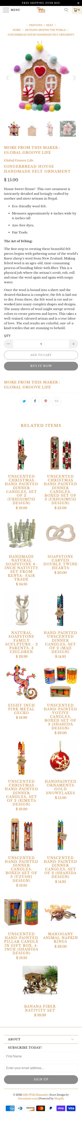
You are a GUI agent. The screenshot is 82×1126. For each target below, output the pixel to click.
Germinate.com (27, 1098)
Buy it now (41, 366)
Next (50, 25)
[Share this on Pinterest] (45, 401)
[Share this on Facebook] (35, 401)
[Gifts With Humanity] (41, 10)
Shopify (59, 1098)
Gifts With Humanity (35, 1094)
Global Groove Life (27, 153)
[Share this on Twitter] (24, 401)
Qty (7, 335)
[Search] (67, 10)
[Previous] (8, 78)
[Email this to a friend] (56, 401)
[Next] (74, 78)
